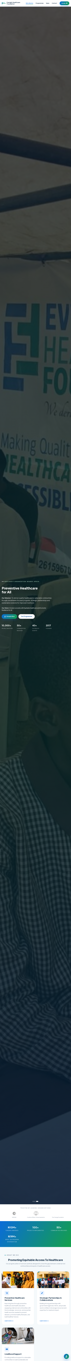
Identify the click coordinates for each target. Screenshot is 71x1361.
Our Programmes (26, 616)
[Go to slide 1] (33, 1201)
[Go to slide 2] (34, 1201)
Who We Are (29, 3)
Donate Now (10, 616)
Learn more (8, 1321)
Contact (54, 3)
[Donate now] (66, 1356)
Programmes (39, 3)
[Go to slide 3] (37, 1201)
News (47, 3)
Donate (64, 3)
